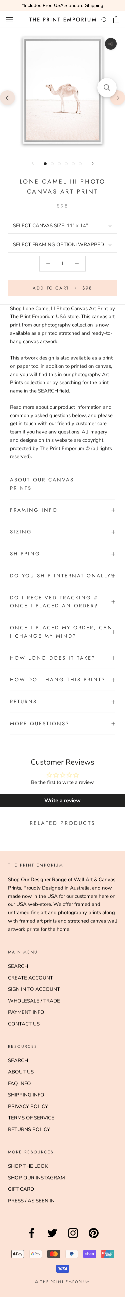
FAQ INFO (19, 1083)
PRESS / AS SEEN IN (31, 1200)
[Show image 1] (45, 163)
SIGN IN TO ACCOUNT (34, 989)
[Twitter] (52, 1238)
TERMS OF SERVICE (31, 1117)
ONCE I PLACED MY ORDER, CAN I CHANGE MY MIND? (61, 632)
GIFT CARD (21, 1189)
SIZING (21, 531)
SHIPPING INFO (26, 1094)
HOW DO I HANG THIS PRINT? (57, 679)
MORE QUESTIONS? (39, 723)
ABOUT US (21, 1071)
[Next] (93, 163)
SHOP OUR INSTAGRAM (36, 1177)
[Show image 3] (59, 163)
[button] (107, 87)
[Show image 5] (73, 163)
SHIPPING (25, 553)
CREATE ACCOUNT (30, 977)
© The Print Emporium (62, 1281)
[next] (117, 97)
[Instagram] (73, 1238)
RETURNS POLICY (29, 1129)
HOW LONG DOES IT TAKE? (52, 658)
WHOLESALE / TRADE (34, 1000)
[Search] (104, 19)
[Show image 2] (52, 163)
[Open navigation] (9, 19)
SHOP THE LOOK (28, 1166)
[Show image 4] (66, 163)
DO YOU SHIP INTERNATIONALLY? (62, 575)
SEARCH (18, 966)
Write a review (62, 800)
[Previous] (33, 163)
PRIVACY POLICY (28, 1106)
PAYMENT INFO (26, 1012)
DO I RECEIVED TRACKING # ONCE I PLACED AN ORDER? (54, 602)
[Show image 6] (80, 163)
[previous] (7, 97)
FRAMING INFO (34, 510)
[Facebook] (32, 1238)
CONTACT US (24, 1023)
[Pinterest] (94, 1238)
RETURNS (23, 701)
